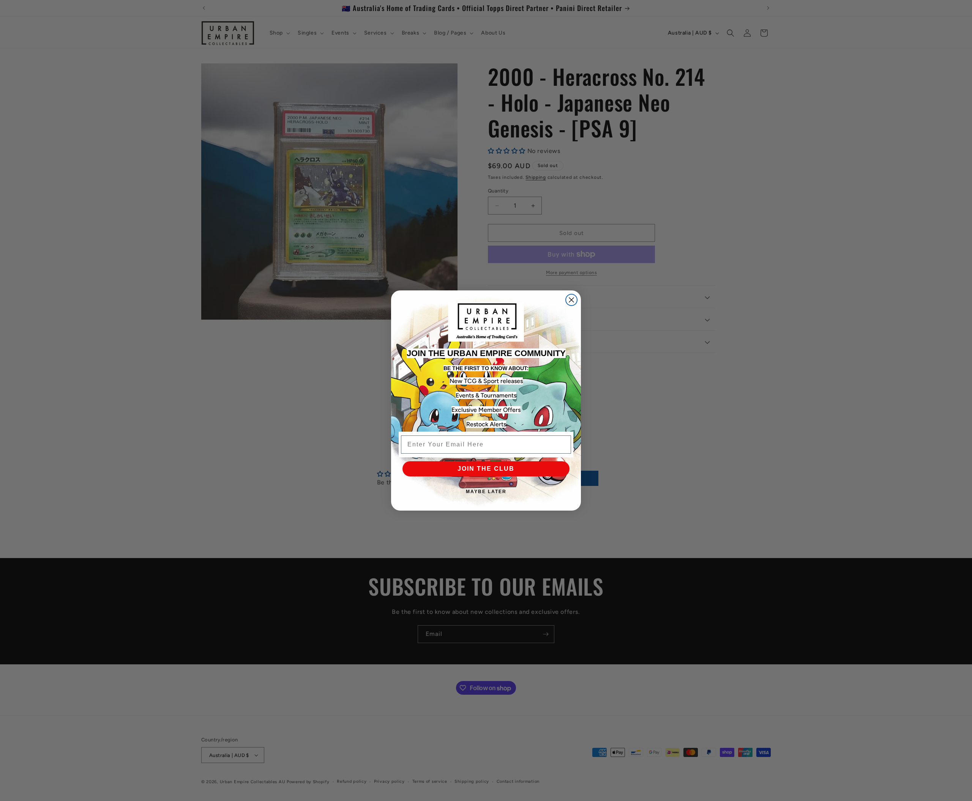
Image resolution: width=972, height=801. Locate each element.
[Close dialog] (571, 300)
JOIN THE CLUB (486, 468)
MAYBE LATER (486, 491)
